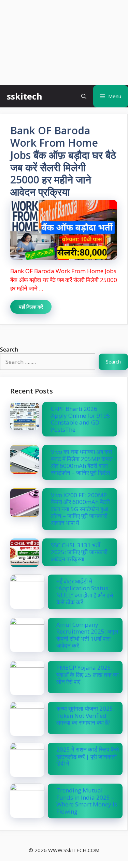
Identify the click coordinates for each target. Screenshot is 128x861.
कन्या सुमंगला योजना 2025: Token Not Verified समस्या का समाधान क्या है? (85, 715)
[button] (83, 96)
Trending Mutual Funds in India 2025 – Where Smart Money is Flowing (86, 800)
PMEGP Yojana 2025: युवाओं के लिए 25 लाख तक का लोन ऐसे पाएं (87, 674)
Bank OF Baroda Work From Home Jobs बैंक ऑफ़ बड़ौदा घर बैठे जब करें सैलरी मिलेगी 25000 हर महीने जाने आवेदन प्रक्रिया (63, 161)
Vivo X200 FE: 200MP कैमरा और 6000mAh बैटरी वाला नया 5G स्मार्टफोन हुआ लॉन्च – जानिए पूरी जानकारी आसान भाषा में (80, 509)
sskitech (24, 96)
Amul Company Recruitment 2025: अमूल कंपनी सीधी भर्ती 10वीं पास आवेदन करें (87, 635)
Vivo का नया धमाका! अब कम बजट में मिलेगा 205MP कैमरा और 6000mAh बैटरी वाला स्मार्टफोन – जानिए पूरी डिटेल (82, 462)
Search (9, 349)
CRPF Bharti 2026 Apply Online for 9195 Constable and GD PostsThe (80, 419)
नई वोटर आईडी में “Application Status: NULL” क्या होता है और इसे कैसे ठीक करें (84, 591)
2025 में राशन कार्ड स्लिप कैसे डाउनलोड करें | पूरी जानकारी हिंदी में (87, 756)
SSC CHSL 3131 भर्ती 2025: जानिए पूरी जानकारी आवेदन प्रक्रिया (80, 552)
